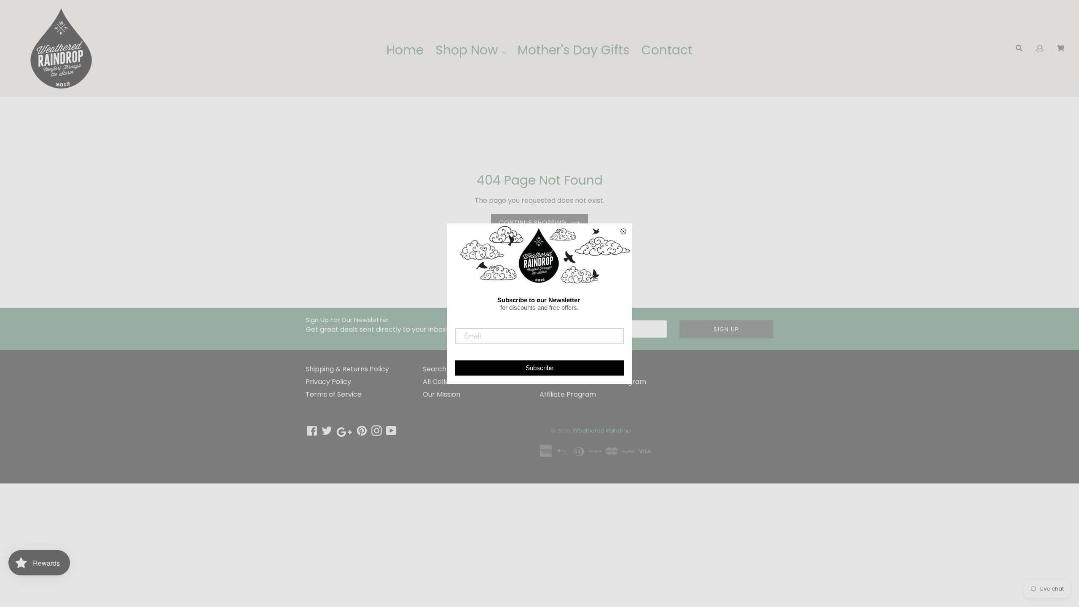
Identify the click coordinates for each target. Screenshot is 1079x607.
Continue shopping (532, 222)
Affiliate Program (568, 394)
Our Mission (441, 394)
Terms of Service (334, 394)
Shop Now (468, 50)
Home (405, 50)
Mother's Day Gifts (574, 50)
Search (434, 369)
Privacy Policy (328, 382)
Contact (666, 50)
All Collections (446, 382)
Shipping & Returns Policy (347, 369)
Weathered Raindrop (602, 431)
